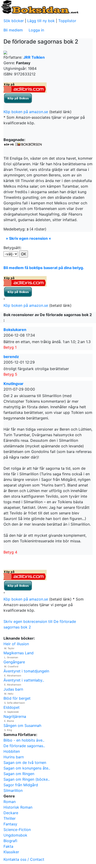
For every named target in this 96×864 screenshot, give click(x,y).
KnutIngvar (13, 383)
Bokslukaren (14, 329)
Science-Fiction (17, 829)
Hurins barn (13, 757)
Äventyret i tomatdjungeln (26, 671)
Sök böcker (13, 20)
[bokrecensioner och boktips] (39, 6)
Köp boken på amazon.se (25, 111)
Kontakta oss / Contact (23, 859)
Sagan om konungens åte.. (26, 768)
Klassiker (11, 852)
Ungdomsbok (15, 835)
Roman (9, 801)
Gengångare (14, 662)
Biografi (10, 840)
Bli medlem (13, 30)
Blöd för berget (17, 698)
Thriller (9, 818)
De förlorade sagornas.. (24, 745)
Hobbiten (11, 751)
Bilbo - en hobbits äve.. (23, 740)
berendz (11, 356)
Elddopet (11, 707)
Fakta (8, 846)
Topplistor (67, 20)
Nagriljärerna (14, 716)
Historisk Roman (17, 807)
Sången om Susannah (22, 725)
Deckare (10, 812)
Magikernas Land (18, 653)
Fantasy (10, 824)
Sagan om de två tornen (24, 762)
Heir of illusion (16, 643)
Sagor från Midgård (20, 785)
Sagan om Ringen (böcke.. (26, 779)
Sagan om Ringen (18, 773)
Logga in (36, 30)
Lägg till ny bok (41, 20)
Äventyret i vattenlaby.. (23, 680)
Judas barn (13, 689)
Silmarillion (13, 790)
